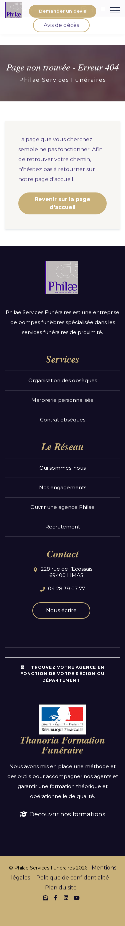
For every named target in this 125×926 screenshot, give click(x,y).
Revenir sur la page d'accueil (62, 203)
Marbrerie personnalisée (62, 400)
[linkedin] (66, 898)
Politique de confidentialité (72, 877)
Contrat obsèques (62, 419)
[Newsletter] (45, 897)
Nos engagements (62, 487)
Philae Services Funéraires (62, 80)
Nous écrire (61, 610)
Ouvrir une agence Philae (62, 507)
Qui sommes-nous (62, 468)
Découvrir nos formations (66, 814)
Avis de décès (61, 25)
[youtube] (76, 898)
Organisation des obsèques (62, 380)
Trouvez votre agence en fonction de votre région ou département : (62, 673)
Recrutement (62, 526)
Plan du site (61, 887)
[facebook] (55, 898)
